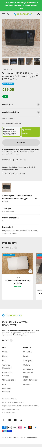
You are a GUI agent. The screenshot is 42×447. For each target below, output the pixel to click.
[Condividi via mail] (25, 160)
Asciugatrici (28, 361)
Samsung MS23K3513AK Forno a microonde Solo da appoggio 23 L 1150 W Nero (20, 197)
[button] (5, 61)
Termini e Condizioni (7, 366)
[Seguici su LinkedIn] (20, 420)
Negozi (5, 356)
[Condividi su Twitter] (17, 160)
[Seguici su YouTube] (15, 420)
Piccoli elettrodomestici (30, 378)
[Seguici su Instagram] (9, 420)
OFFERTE (27, 352)
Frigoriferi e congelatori (28, 370)
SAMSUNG (7, 69)
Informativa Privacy (7, 374)
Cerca (4, 352)
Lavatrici (27, 356)
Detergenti (27, 384)
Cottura (26, 365)
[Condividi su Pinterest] (21, 160)
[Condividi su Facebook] (13, 160)
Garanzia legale (8, 380)
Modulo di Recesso (6, 390)
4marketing (32, 437)
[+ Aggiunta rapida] (30, 271)
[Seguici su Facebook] (3, 420)
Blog (4, 384)
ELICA (17, 277)
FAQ (4, 361)
